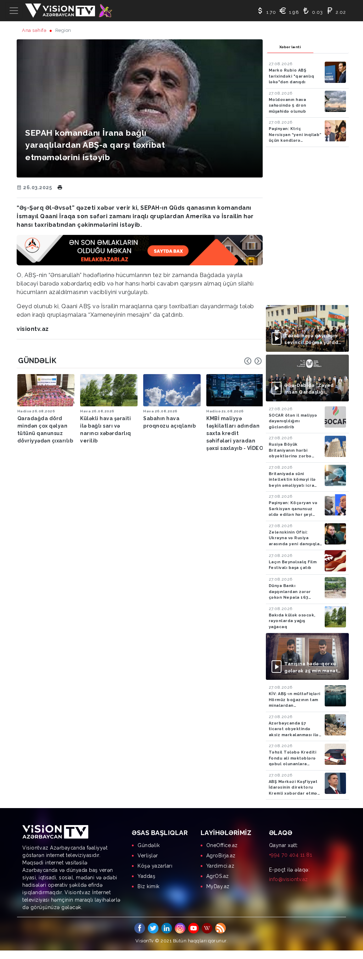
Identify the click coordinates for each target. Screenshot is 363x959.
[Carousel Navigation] (253, 361)
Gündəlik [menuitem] (149, 845)
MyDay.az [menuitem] (218, 886)
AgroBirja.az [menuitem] (221, 855)
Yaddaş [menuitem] (146, 876)
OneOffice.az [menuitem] (222, 845)
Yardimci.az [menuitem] (220, 866)
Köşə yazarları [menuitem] (155, 866)
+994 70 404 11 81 (290, 855)
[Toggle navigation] (13, 10)
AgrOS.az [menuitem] (217, 876)
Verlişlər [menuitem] (148, 855)
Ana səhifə (34, 30)
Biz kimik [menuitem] (149, 886)
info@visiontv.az (288, 879)
